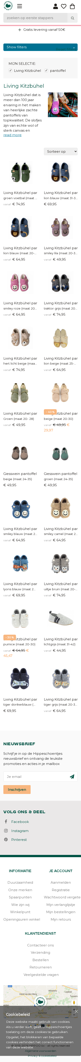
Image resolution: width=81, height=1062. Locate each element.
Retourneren (40, 967)
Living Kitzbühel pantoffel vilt (20, 193)
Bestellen (40, 960)
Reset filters (66, 49)
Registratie (61, 890)
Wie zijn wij (20, 904)
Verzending (40, 952)
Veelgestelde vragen (40, 974)
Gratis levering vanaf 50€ (43, 29)
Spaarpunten (20, 897)
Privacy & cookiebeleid (42, 1055)
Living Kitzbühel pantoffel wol (61, 303)
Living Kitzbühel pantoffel (61, 193)
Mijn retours (61, 919)
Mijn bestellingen (60, 912)
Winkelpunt (20, 912)
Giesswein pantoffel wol (20, 474)
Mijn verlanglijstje (60, 904)
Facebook (19, 822)
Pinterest (18, 839)
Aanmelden (61, 882)
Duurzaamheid (20, 882)
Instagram (19, 831)
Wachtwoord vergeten (61, 897)
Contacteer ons (40, 945)
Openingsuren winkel (20, 919)
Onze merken (20, 890)
